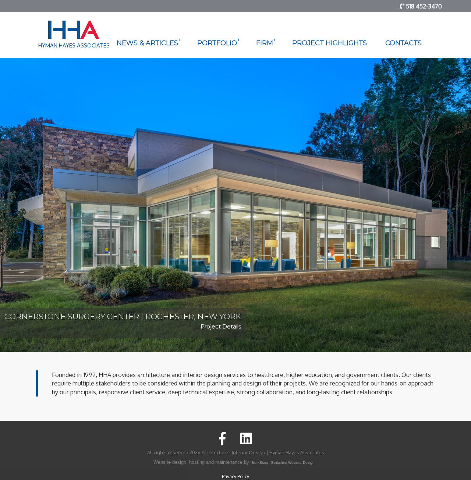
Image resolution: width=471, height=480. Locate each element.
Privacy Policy (235, 476)
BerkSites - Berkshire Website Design (283, 463)
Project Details (221, 326)
